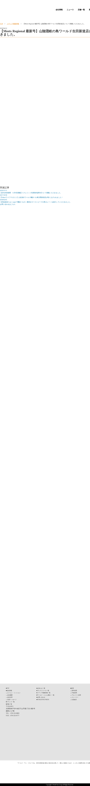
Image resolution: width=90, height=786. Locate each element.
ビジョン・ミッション (13, 693)
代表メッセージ (11, 699)
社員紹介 (74, 699)
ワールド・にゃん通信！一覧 (45, 695)
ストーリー (75, 697)
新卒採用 (74, 690)
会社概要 (10, 695)
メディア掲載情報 (13, 24)
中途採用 (74, 693)
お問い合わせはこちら (7, 204)
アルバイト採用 (76, 695)
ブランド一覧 (11, 702)
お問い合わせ (41, 697)
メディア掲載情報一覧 (43, 693)
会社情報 (59, 10)
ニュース (70, 10)
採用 (72, 688)
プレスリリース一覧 (43, 690)
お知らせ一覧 (41, 688)
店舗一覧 (81, 10)
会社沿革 (10, 697)
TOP (1, 24)
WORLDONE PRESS (43, 699)
